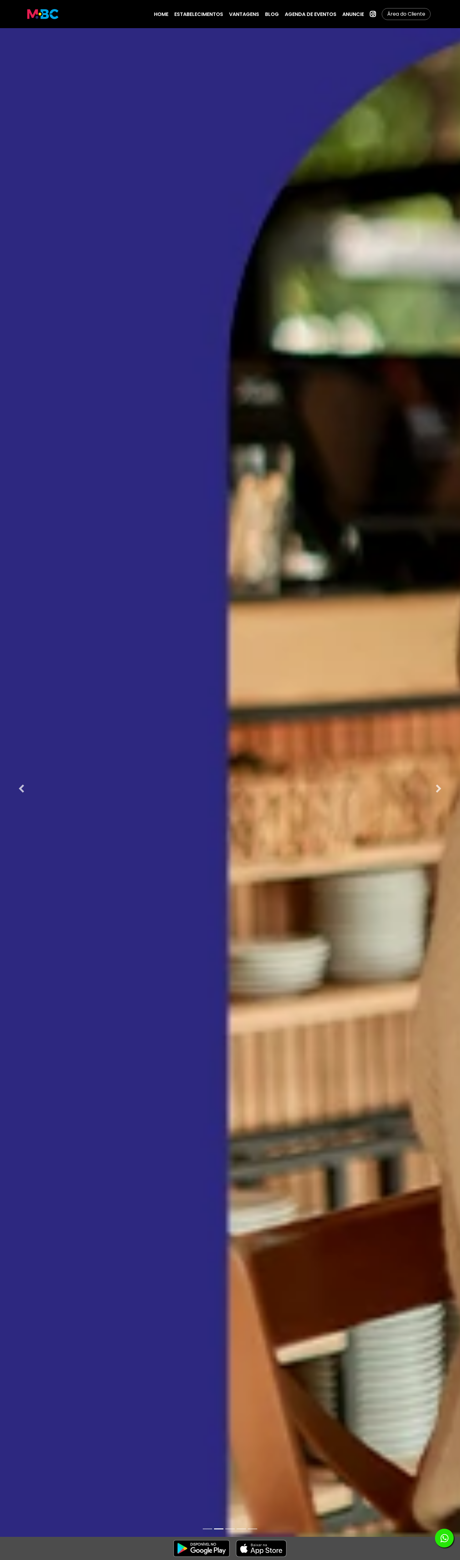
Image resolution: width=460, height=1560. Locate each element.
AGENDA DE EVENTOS (310, 14)
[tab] (207, 1528)
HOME (161, 14)
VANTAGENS (244, 14)
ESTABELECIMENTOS (198, 14)
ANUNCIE (353, 14)
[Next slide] (438, 789)
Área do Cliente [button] (406, 14)
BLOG (272, 14)
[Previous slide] (21, 789)
